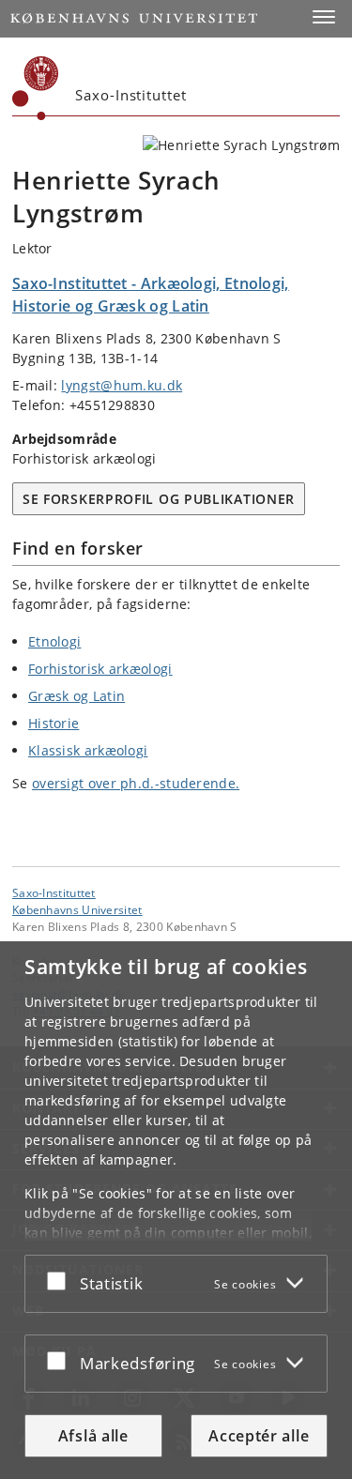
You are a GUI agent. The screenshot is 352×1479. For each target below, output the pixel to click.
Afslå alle (93, 1436)
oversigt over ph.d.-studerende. (135, 783)
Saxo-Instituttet (54, 892)
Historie (53, 723)
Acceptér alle (258, 1436)
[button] (324, 17)
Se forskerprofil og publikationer (159, 499)
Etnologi (54, 641)
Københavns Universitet (77, 909)
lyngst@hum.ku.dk (121, 385)
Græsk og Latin (76, 696)
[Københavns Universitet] (35, 88)
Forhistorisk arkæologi (100, 669)
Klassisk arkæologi (87, 750)
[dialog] (176, 1210)
